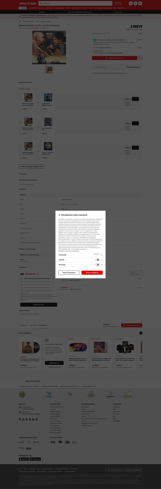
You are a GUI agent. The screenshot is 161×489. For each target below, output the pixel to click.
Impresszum (68, 251)
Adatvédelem (61, 251)
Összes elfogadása (92, 273)
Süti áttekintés (75, 251)
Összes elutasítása (69, 273)
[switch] (97, 260)
